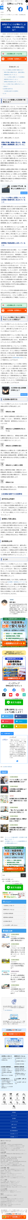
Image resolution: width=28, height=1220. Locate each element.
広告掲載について (14, 1136)
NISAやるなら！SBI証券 (6, 1144)
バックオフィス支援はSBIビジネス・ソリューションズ (12, 1200)
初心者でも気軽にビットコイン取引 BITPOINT (10, 1148)
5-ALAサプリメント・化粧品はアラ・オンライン (11, 1191)
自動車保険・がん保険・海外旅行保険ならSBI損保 (11, 1157)
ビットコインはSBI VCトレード (17, 1147)
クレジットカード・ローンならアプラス (9, 1184)
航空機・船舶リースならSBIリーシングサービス (11, 1204)
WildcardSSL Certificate (14, 1019)
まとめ (4, 93)
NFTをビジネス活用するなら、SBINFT (9, 1195)
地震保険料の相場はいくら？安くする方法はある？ (20, 1075)
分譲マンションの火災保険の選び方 (7, 1087)
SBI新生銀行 (3, 1153)
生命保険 (10, 1095)
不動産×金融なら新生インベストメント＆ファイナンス (12, 1176)
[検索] (23, 875)
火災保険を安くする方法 (14, 54)
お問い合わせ (14, 1124)
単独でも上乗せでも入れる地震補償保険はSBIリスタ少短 (12, 1165)
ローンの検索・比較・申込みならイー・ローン (10, 1181)
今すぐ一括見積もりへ (14, 1217)
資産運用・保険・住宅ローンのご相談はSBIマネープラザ (12, 1170)
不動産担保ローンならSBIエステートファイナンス (11, 1173)
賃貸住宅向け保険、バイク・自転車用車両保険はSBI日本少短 (13, 1161)
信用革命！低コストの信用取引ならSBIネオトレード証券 (12, 1145)
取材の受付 (14, 1127)
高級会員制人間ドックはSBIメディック (9, 1190)
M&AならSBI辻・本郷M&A (6, 1205)
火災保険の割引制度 (19, 1064)
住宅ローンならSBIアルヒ (6, 1172)
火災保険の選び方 (7, 921)
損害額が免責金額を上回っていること (13, 81)
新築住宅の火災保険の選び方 (7, 1084)
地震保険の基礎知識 (8, 917)
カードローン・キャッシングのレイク (8, 1174)
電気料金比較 (17, 1099)
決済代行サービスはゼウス (6, 1203)
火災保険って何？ (6, 1069)
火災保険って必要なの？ (7, 1070)
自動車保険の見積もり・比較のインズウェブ (10, 1182)
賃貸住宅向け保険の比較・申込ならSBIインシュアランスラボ (13, 1186)
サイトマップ (14, 1115)
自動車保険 (4, 1095)
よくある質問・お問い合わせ (10, 925)
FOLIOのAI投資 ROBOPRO (16, 1144)
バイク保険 (24, 1095)
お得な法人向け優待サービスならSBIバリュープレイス (12, 1198)
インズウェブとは (14, 1121)
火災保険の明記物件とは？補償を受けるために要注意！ (18, 830)
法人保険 (14, 1108)
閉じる (16, 67)
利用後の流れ (5, 1060)
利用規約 (14, 1112)
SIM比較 (23, 1099)
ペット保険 (11, 1099)
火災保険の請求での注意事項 (11, 91)
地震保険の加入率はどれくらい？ (20, 1071)
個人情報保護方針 (14, 1130)
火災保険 (17, 1095)
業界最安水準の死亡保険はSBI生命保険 (9, 1158)
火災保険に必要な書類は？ (7, 1073)
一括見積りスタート (14, 1034)
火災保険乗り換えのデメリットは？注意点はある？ (18, 991)
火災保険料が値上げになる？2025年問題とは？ (18, 966)
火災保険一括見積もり (14, 59)
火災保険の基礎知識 (7, 766)
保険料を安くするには (8, 909)
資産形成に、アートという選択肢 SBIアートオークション (13, 1150)
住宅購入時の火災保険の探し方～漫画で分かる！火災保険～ (18, 800)
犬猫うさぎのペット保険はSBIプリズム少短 (10, 1162)
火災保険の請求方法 (8, 88)
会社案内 (14, 1118)
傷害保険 (4, 1099)
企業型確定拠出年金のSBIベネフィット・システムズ (12, 1201)
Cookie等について (14, 1133)
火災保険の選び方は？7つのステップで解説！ (7, 1081)
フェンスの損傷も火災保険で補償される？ (13, 70)
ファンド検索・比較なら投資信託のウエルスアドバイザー (13, 1169)
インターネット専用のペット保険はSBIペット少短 (11, 1164)
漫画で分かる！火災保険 (7, 1075)
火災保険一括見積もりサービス (16, 582)
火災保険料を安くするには (20, 1059)
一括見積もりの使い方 (8, 905)
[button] (14, 1016)
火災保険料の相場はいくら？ (20, 1061)
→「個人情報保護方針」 (8, 1010)
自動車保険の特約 (17, 357)
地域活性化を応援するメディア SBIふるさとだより (11, 1185)
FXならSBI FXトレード (5, 1147)
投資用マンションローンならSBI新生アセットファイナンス (13, 1177)
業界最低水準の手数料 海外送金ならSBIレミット (16, 1153)
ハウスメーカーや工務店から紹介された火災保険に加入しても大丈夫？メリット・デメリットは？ (18, 952)
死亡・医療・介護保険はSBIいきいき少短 (9, 1160)
